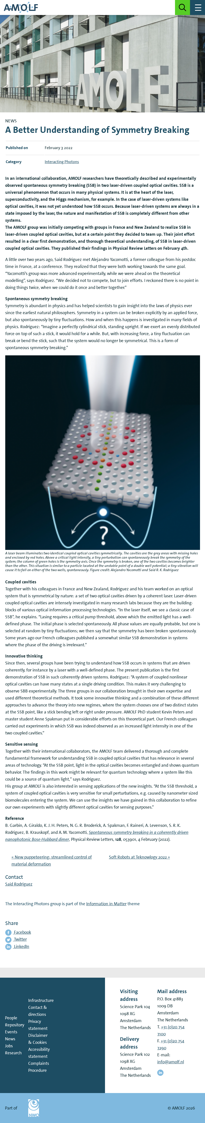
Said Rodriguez (18, 884)
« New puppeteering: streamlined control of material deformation (52, 860)
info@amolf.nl (170, 1062)
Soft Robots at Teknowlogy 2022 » (139, 857)
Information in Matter (106, 903)
